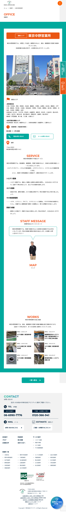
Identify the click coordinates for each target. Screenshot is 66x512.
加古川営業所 (53, 455)
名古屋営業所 (23, 460)
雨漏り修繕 (38, 442)
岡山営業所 (38, 460)
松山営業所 (38, 465)
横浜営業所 (53, 457)
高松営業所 (22, 465)
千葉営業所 (22, 457)
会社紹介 (5, 437)
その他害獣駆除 (39, 448)
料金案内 (20, 437)
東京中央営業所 (24, 455)
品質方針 (30, 504)
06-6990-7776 (13, 415)
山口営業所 (38, 463)
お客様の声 (5, 443)
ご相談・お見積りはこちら (41, 428)
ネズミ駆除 (38, 445)
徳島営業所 (7, 468)
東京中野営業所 (8, 457)
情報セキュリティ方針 (30, 502)
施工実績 (20, 440)
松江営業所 (53, 460)
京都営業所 (38, 457)
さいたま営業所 (39, 455)
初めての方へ (21, 443)
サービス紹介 (37, 437)
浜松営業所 (53, 463)
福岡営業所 (53, 465)
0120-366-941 (40, 415)
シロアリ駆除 (38, 440)
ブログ (4, 440)
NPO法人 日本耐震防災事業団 (30, 500)
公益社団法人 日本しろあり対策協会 (31, 496)
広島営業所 (22, 463)
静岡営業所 (7, 463)
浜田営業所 (7, 465)
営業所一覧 (5, 452)
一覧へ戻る (33, 380)
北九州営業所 (23, 468)
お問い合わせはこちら (11, 428)
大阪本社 (7, 455)
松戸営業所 (7, 460)
